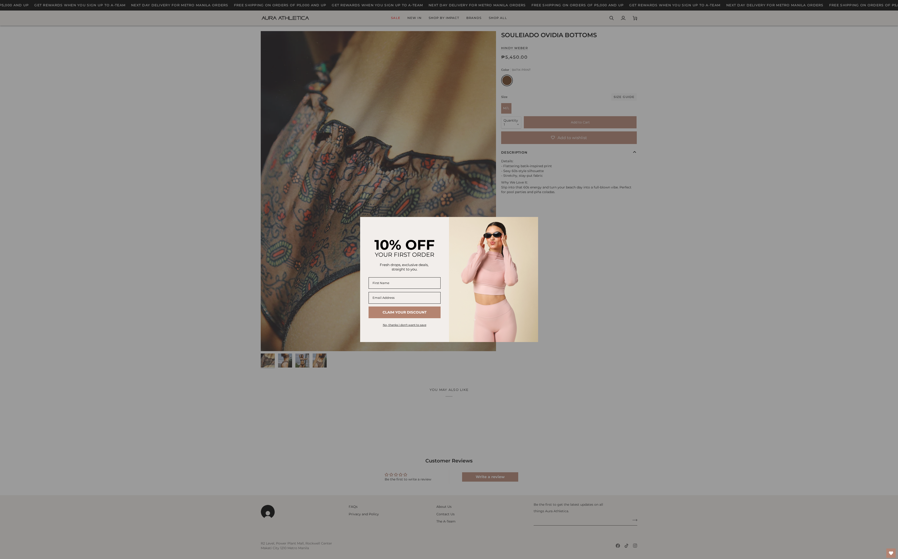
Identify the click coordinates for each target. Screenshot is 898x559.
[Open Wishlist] (891, 553)
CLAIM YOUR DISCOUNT (405, 312)
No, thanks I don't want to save (404, 325)
